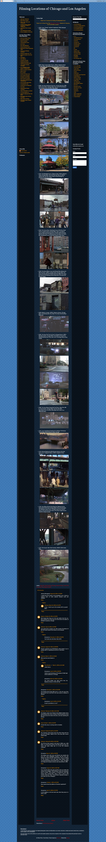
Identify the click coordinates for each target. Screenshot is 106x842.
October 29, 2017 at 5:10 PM (52, 730)
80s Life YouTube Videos (26, 38)
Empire (75, 71)
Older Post (66, 820)
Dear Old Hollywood (25, 45)
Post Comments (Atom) (48, 823)
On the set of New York (25, 74)
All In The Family (77, 67)
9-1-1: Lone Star (77, 65)
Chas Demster (47, 665)
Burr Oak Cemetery (47, 585)
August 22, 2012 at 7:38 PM (56, 593)
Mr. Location (23, 72)
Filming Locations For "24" (26, 53)
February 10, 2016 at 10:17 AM (52, 711)
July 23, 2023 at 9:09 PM (55, 671)
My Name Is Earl (77, 86)
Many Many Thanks (24, 20)
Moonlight (76, 55)
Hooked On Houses (24, 61)
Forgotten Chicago (24, 60)
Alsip (41, 585)
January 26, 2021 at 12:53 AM (52, 741)
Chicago (53, 585)
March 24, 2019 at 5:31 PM (55, 605)
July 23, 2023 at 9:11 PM (55, 701)
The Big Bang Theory (78, 37)
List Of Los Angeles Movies (79, 25)
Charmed (76, 40)
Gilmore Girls (76, 51)
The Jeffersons (77, 82)
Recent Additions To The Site (26, 31)
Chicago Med (76, 45)
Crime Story (76, 68)
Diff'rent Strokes (77, 70)
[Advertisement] (26, 125)
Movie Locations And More (26, 69)
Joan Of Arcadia (77, 53)
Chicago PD (76, 46)
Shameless (76, 90)
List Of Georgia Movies (78, 30)
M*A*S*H (76, 84)
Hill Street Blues (77, 52)
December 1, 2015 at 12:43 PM (53, 689)
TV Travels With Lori (25, 92)
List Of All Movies (77, 24)
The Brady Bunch (77, 39)
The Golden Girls (77, 79)
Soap (75, 92)
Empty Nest (76, 73)
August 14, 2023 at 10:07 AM (53, 767)
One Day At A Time (78, 87)
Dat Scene (23, 44)
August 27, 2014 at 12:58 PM (52, 646)
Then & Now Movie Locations (26, 90)
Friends (75, 49)
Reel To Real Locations (25, 78)
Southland (76, 56)
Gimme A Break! (77, 77)
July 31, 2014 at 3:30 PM (51, 626)
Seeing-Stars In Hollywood (26, 85)
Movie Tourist (23, 71)
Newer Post (39, 820)
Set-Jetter (23, 86)
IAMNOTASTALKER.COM (26, 63)
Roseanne (76, 89)
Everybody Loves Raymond (79, 74)
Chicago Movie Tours (25, 42)
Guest (42, 722)
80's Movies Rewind (25, 39)
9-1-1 (75, 36)
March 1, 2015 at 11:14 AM (58, 665)
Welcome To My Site (25, 19)
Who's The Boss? (77, 95)
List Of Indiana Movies (78, 28)
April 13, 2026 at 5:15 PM (52, 790)
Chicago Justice (77, 43)
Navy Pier (41, 587)
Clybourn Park (59, 585)
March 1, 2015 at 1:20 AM (51, 656)
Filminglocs (23, 57)
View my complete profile (24, 152)
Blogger (68, 837)
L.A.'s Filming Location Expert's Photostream (25, 68)
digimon (43, 616)
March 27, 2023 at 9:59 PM (52, 753)
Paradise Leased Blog (25, 77)
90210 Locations (24, 41)
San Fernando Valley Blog (26, 82)
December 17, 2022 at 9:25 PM (57, 637)
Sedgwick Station (47, 587)
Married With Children (78, 83)
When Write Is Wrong (55, 23)
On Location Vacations (25, 75)
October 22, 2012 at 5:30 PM (51, 616)
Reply (42, 600)
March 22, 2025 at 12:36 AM (56, 678)
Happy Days (76, 80)
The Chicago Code (77, 58)
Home (53, 820)
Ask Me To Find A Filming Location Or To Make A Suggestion (26, 25)
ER (74, 48)
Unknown (46, 605)
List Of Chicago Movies (78, 27)
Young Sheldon (77, 96)
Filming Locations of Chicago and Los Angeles (52, 9)
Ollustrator (59, 837)
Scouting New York (24, 83)
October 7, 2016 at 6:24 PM (50, 722)
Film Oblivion (23, 58)
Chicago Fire (76, 42)
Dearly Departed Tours (25, 47)
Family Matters (77, 76)
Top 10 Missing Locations (26, 30)
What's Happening (77, 93)
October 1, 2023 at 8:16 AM (53, 782)
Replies (44, 602)
